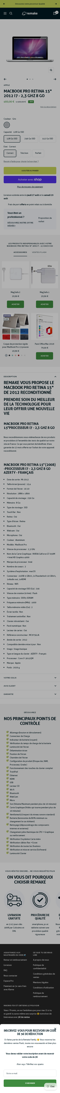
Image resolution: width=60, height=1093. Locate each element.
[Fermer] (55, 1029)
